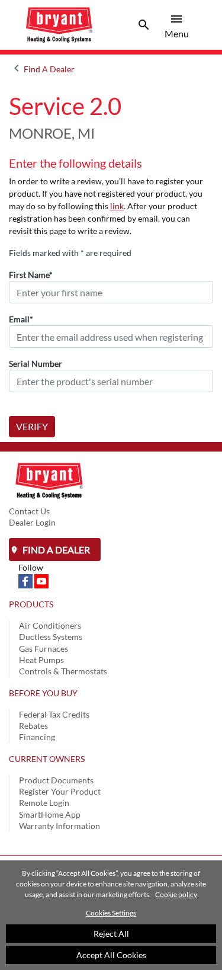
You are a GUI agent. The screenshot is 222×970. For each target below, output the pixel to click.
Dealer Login (32, 522)
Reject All (111, 934)
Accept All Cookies (111, 955)
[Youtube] (41, 580)
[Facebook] (26, 580)
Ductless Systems (50, 637)
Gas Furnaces (43, 649)
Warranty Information (59, 826)
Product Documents (56, 780)
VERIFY (32, 426)
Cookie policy (176, 894)
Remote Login (44, 803)
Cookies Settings (111, 912)
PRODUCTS (31, 604)
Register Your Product (60, 791)
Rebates (33, 726)
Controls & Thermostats (63, 671)
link (117, 206)
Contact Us (29, 511)
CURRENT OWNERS (47, 759)
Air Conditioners (50, 625)
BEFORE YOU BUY (43, 693)
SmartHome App (50, 814)
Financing (37, 737)
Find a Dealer (55, 549)
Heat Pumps (41, 660)
